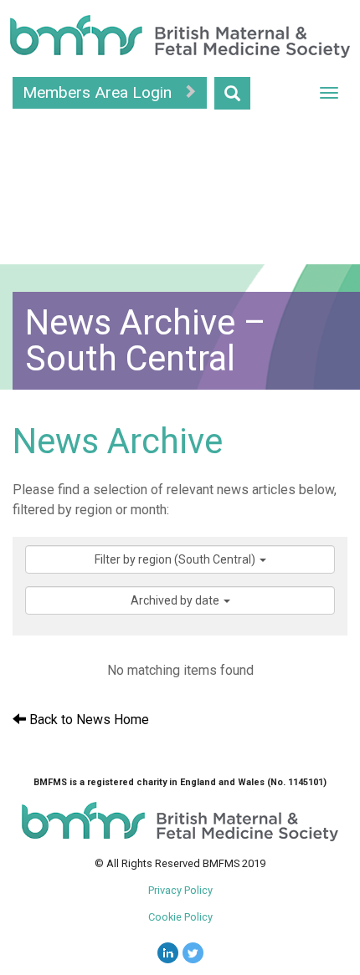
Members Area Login (99, 92)
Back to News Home (87, 719)
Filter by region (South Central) (176, 559)
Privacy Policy (180, 890)
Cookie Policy (180, 917)
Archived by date (176, 600)
